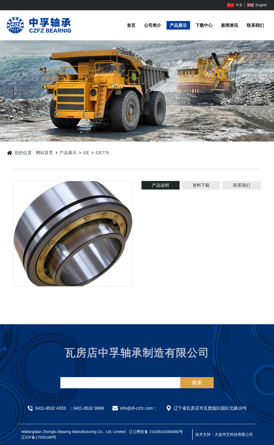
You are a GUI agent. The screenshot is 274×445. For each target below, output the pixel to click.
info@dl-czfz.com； (138, 408)
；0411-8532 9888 (86, 408)
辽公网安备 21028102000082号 (156, 432)
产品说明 (160, 185)
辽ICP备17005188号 (38, 437)
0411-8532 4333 (50, 408)
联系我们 (241, 185)
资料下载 (201, 185)
